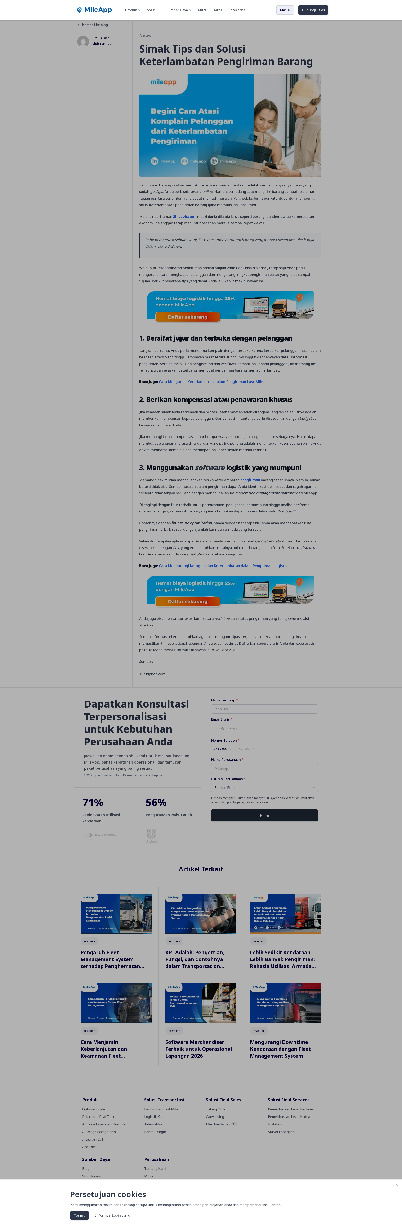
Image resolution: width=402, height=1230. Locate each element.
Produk (131, 10)
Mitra (202, 10)
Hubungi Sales (313, 10)
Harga (218, 10)
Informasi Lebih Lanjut (113, 1215)
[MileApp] (94, 10)
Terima (79, 1215)
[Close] (396, 1185)
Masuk (285, 10)
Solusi (151, 10)
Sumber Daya (177, 10)
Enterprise (237, 10)
